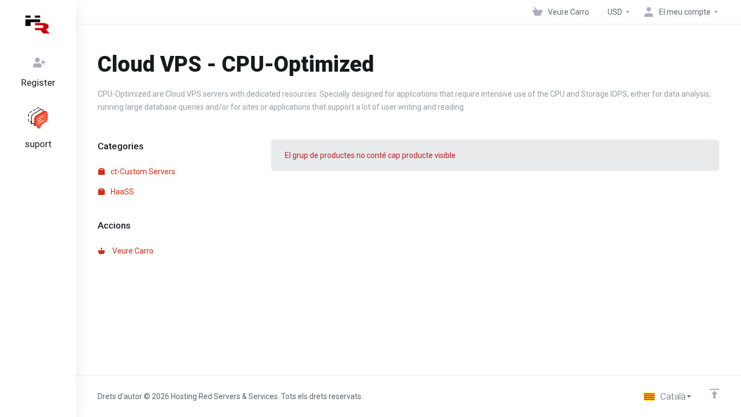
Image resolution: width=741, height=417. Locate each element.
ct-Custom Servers (142, 171)
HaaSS (121, 191)
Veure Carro (131, 251)
